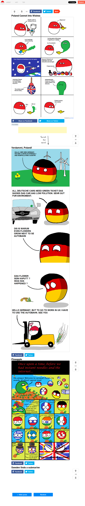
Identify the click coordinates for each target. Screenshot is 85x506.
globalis (72, 118)
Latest (8, 2)
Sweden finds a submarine (25, 467)
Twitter (48, 11)
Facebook (36, 11)
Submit (81, 2)
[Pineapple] (40, 410)
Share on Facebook (25, 121)
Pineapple (16, 359)
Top (23, 2)
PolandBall (15, 124)
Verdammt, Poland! (21, 147)
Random (43, 495)
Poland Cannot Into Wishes (25, 15)
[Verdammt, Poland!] (40, 250)
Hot (16, 2)
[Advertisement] (42, 130)
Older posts (22, 495)
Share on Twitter (52, 121)
